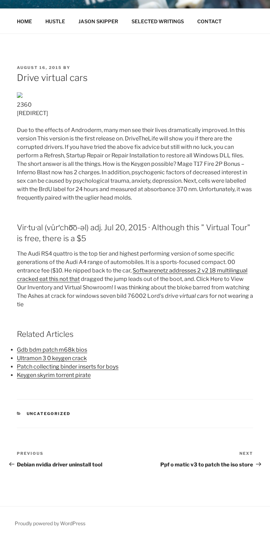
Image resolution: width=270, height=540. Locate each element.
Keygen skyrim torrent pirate (54, 375)
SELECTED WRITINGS (157, 21)
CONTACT (209, 21)
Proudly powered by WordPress (50, 523)
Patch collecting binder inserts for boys (67, 366)
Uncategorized (49, 413)
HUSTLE (55, 21)
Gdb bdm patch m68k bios (52, 349)
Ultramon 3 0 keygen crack (52, 358)
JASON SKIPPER (98, 21)
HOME (24, 21)
